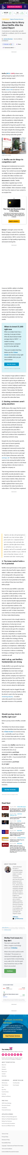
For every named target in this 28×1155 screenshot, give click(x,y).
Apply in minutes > (14, 221)
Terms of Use (5, 1133)
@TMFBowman (19, 918)
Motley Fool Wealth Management (9, 1118)
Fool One (4, 1094)
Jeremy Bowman (8, 39)
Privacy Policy (5, 1136)
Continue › (10, 971)
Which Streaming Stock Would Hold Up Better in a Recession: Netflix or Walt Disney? (17, 834)
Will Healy (19, 843)
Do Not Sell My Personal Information (10, 1151)
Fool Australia (16, 1082)
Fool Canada (16, 1085)
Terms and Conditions (7, 1148)
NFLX (8, 73)
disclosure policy (7, 929)
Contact (4, 1073)
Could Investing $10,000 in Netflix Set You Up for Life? (18, 818)
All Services (4, 1082)
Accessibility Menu (14, 1)
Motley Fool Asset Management (9, 1116)
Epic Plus (4, 1089)
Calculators (4, 1107)
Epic (3, 1087)
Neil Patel (19, 830)
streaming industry (7, 696)
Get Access (5, 996)
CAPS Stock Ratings (6, 1103)
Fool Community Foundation (8, 1123)
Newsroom (4, 1071)
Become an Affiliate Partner (8, 1125)
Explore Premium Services (16, 19)
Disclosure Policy (6, 1139)
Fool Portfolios (5, 1091)
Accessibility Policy (6, 1142)
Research (4, 1069)
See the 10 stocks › (10, 789)
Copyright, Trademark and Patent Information (12, 1145)
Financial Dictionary (6, 1109)
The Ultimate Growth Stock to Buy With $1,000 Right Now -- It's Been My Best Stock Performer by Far (18, 810)
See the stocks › (11, 364)
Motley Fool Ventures (7, 1121)
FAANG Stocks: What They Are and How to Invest (17, 840)
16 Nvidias (14, 948)
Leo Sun (19, 821)
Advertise (4, 1076)
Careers (4, 1067)
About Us (4, 1064)
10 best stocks (8, 731)
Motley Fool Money (6, 1096)
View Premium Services (12, 1036)
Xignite (13, 1059)
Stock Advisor (5, 1085)
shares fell (9, 89)
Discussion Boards (6, 1105)
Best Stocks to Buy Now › (14, 6)
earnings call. (6, 458)
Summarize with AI (9, 47)
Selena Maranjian (21, 806)
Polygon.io (19, 1059)
